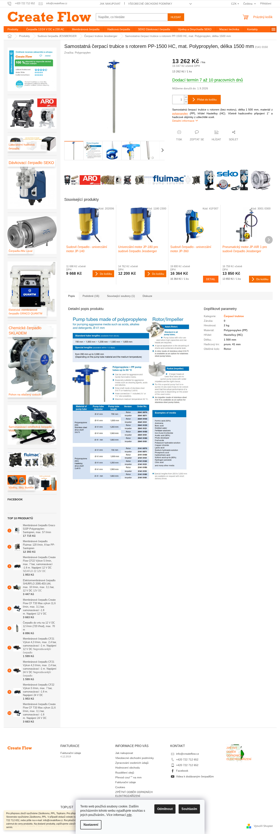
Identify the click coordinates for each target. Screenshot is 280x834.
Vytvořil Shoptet (263, 825)
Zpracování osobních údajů (132, 762)
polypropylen (180, 113)
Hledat (176, 17)
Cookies (120, 787)
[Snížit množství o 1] (186, 102)
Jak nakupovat (110, 3)
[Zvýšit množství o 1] (186, 97)
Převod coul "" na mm (128, 777)
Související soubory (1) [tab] (121, 295)
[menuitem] (13, 29)
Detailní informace (183, 120)
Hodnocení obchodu (127, 767)
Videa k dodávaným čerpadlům (195, 776)
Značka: (77, 52)
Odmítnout (165, 809)
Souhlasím (189, 809)
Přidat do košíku (207, 99)
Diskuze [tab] (147, 295)
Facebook (182, 770)
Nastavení (91, 824)
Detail (210, 279)
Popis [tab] (71, 295)
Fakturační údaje (70, 752)
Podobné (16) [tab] (91, 295)
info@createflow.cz (187, 753)
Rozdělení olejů (124, 772)
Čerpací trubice (234, 316)
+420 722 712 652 (187, 759)
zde (129, 814)
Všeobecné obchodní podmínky (150, 3)
